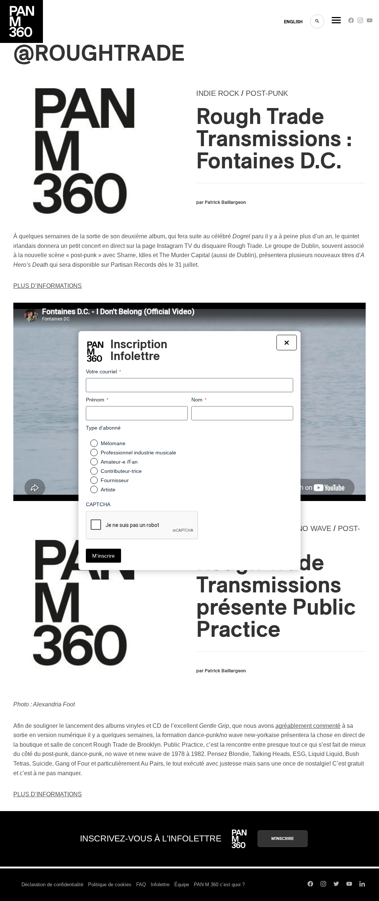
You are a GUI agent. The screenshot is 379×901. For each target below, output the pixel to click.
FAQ (141, 884)
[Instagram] (360, 22)
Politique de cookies (109, 884)
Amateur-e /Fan (119, 462)
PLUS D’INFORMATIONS (47, 286)
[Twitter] (336, 884)
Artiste (108, 489)
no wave (314, 528)
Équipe (181, 884)
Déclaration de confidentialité (52, 884)
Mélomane (113, 443)
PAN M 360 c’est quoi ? (219, 884)
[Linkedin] (362, 884)
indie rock (217, 93)
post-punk (267, 93)
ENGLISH (293, 22)
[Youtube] (369, 22)
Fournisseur (115, 480)
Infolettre (160, 884)
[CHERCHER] (317, 21)
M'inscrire (282, 839)
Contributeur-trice (121, 471)
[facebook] (351, 22)
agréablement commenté (308, 726)
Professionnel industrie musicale (138, 452)
